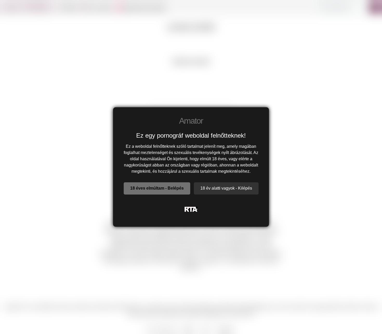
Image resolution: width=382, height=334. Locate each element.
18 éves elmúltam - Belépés (157, 188)
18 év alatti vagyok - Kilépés (226, 188)
